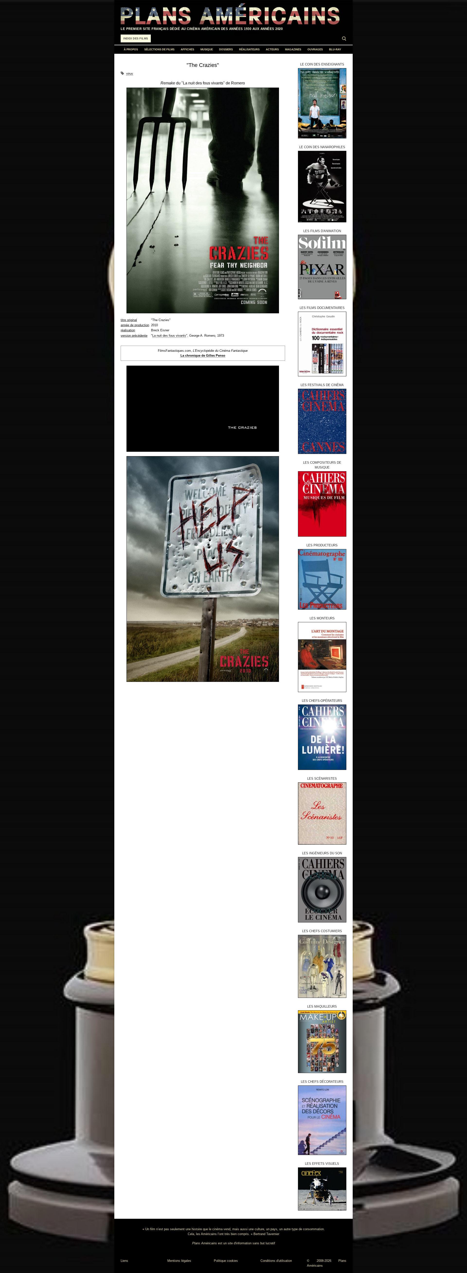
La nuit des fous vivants (169, 335)
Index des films (135, 38)
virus (129, 73)
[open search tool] (344, 38)
